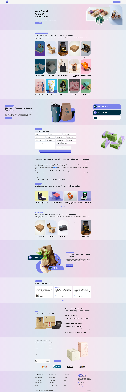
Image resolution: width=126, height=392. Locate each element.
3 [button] (64, 206)
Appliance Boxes (38, 378)
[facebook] (79, 386)
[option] (41, 197)
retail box (55, 167)
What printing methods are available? (73, 323)
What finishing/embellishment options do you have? (77, 318)
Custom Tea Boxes (38, 380)
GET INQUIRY (55, 151)
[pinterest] (82, 386)
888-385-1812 (81, 384)
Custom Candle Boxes (38, 377)
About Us (65, 377)
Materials (57, 1)
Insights (80, 1)
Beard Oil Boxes (52, 380)
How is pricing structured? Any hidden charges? (76, 332)
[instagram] (81, 386)
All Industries (46, 1)
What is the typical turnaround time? (73, 326)
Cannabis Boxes (52, 377)
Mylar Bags (75, 1)
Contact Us (66, 378)
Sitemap (65, 385)
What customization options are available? (74, 308)
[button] (34, 292)
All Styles (52, 1)
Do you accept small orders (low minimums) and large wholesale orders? (76, 329)
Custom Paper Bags (38, 382)
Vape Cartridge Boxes (53, 385)
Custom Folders (64, 1)
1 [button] (61, 206)
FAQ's (65, 382)
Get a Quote (116, 1)
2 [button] (63, 300)
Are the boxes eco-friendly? (71, 315)
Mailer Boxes (70, 1)
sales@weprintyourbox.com (84, 382)
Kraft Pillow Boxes (52, 378)
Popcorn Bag (51, 382)
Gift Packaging (37, 385)
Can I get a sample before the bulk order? (74, 320)
